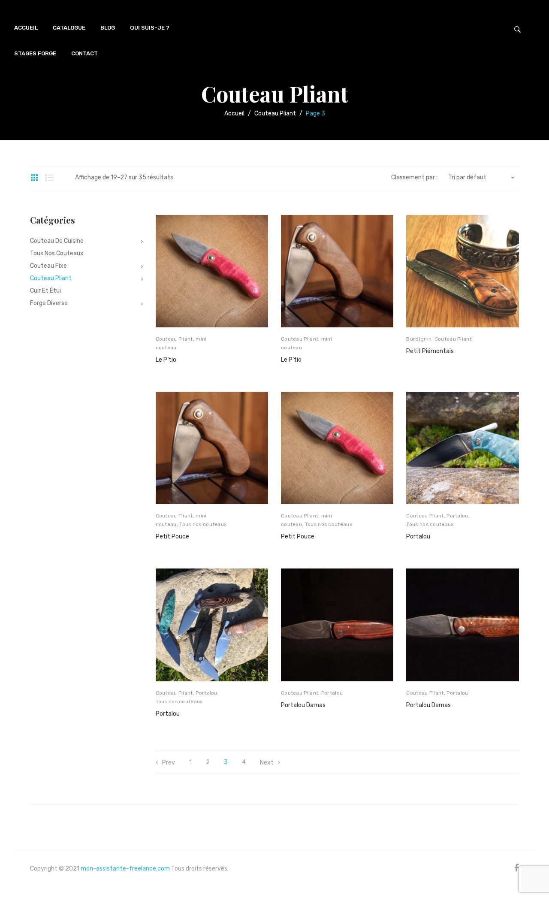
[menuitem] (26, 28)
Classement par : (414, 177)
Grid (34, 177)
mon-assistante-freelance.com (125, 868)
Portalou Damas (303, 705)
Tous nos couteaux (202, 524)
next (267, 762)
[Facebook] (516, 867)
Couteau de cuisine (57, 241)
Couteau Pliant (275, 113)
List (49, 177)
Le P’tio (166, 359)
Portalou (457, 516)
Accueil (234, 113)
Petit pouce (172, 536)
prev (168, 762)
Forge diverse (49, 303)
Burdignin (418, 339)
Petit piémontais (430, 351)
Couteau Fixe (48, 265)
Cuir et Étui (45, 290)
